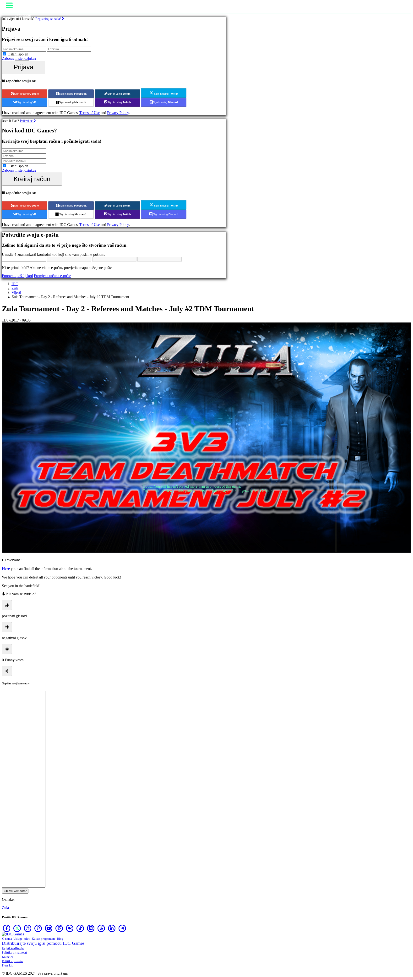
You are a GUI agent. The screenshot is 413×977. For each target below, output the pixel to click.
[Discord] (91, 928)
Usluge (17, 938)
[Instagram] (28, 928)
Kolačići (7, 957)
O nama (7, 938)
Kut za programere (43, 938)
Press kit (7, 965)
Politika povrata (12, 961)
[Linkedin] (112, 928)
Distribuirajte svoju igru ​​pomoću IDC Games (43, 943)
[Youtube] (49, 928)
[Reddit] (101, 928)
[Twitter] (17, 928)
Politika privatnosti (14, 952)
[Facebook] (6, 928)
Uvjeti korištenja (13, 948)
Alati (27, 938)
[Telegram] (122, 928)
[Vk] (70, 928)
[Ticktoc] (80, 928)
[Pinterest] (38, 928)
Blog (60, 938)
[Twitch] (59, 928)
